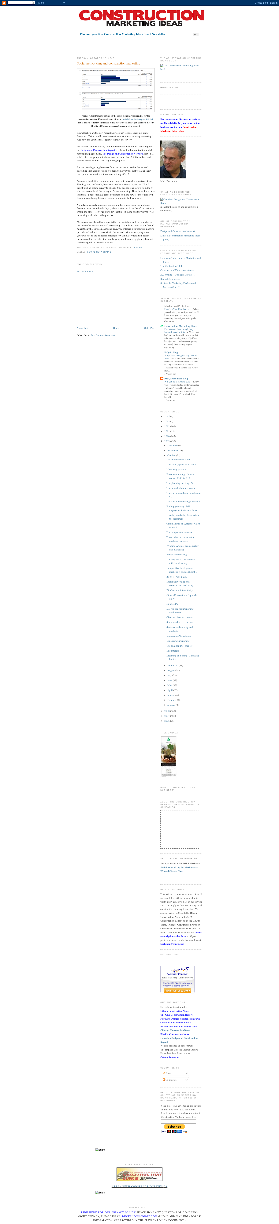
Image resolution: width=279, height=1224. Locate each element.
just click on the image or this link (137, 119)
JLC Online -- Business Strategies (177, 274)
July (169, 675)
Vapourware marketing (178, 640)
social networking (99, 252)
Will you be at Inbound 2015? (178, 381)
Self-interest (172, 650)
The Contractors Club (171, 266)
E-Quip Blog (171, 352)
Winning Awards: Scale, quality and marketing (182, 547)
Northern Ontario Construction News (180, 1018)
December (172, 445)
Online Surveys (186, 978)
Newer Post (82, 328)
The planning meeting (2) (179, 483)
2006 (167, 720)
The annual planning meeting (181, 488)
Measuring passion (176, 469)
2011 (167, 431)
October (171, 455)
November (173, 450)
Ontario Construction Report (175, 1022)
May (170, 685)
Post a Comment (85, 271)
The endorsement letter (178, 459)
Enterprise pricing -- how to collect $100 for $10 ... (180, 476)
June (170, 680)
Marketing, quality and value (181, 464)
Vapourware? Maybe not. (179, 636)
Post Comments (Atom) (103, 335)
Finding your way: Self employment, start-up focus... (182, 508)
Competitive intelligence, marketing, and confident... (181, 569)
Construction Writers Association (177, 270)
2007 (167, 716)
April (170, 690)
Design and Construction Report (98, 150)
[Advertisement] (146, 44)
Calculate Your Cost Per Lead (178, 308)
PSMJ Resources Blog (176, 378)
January (171, 705)
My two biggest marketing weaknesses (180, 610)
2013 (167, 421)
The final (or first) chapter (179, 645)
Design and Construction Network (177, 231)
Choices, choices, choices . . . (181, 617)
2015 (167, 416)
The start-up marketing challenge (183, 501)
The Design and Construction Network (122, 153)
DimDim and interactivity (179, 590)
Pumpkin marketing (176, 554)
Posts (168, 1073)
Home (116, 328)
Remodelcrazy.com (170, 279)
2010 (167, 436)
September (173, 665)
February (172, 700)
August (171, 670)
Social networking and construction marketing (108, 63)
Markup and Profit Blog (177, 306)
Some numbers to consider (179, 622)
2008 (167, 711)
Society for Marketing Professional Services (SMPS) (178, 285)
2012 (167, 426)
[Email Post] (143, 247)
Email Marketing (169, 978)
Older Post (149, 328)
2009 (167, 441)
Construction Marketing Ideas (180, 326)
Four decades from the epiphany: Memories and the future (179, 330)
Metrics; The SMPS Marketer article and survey (181, 561)
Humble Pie (172, 603)
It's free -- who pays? (176, 576)
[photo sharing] (139, 1180)
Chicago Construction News (175, 1030)
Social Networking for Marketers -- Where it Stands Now (179, 869)
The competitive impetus (179, 532)
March (171, 695)
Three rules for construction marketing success (180, 539)
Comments (171, 1079)
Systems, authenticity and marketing (179, 629)
